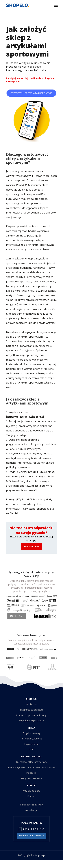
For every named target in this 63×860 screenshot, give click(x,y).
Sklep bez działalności (31, 709)
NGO (31, 749)
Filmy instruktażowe (31, 778)
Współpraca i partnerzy (31, 720)
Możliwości (31, 704)
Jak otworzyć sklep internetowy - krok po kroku (31, 767)
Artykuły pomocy (31, 790)
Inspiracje (31, 772)
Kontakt (31, 796)
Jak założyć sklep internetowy (31, 761)
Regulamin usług (31, 733)
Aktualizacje (31, 810)
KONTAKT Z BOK (31, 546)
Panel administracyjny (31, 804)
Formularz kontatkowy (30, 835)
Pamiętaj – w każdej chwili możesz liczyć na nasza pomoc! (30, 80)
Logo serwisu (31, 743)
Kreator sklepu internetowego (31, 715)
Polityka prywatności (31, 738)
